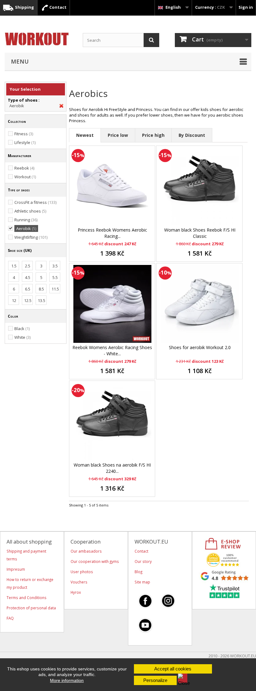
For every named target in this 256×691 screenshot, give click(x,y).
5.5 (55, 277)
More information (67, 680)
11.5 (55, 289)
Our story (143, 561)
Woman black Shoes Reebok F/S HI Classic (199, 233)
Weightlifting (30, 237)
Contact (57, 7)
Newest (85, 135)
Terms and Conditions (27, 597)
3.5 (55, 266)
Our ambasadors (86, 551)
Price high (153, 135)
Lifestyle (25, 142)
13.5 (41, 300)
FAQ (10, 618)
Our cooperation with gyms (95, 561)
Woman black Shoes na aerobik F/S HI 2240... (112, 468)
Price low (118, 135)
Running (25, 220)
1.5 (14, 266)
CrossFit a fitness (35, 202)
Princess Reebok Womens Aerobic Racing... (112, 233)
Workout (25, 177)
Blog (138, 571)
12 (14, 300)
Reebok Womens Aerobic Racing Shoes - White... (112, 350)
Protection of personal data (31, 607)
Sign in (246, 7)
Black (22, 328)
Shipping (24, 7)
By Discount (192, 135)
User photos (82, 571)
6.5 (27, 289)
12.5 (28, 300)
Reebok (24, 168)
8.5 (41, 289)
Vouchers (79, 581)
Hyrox (76, 592)
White (22, 337)
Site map (142, 581)
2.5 (27, 266)
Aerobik (16, 105)
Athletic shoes (30, 211)
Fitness (23, 134)
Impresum (16, 569)
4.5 (27, 277)
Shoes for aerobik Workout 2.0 (200, 347)
